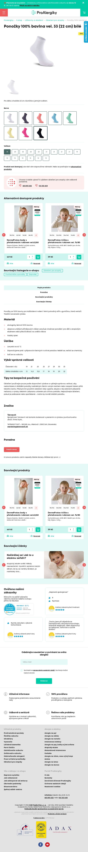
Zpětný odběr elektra (13, 789)
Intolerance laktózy (53, 742)
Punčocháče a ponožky (15, 274)
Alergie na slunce (52, 765)
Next (84, 235)
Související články (44, 301)
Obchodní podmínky (12, 783)
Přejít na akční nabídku (30, 5)
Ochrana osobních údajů (55, 783)
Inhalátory (8, 739)
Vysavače (8, 742)
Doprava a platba (11, 775)
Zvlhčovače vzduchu (12, 753)
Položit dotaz (11, 449)
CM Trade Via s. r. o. (37, 805)
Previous (4, 235)
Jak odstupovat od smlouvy (16, 781)
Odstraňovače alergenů (14, 756)
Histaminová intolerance (55, 750)
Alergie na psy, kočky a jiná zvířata (59, 744)
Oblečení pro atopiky (55, 20)
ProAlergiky (9, 20)
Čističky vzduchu (11, 736)
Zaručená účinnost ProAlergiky (58, 781)
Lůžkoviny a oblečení (34, 20)
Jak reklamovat (10, 778)
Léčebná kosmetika (12, 744)
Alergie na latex (51, 762)
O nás (47, 775)
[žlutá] (11, 133)
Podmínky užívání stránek (57, 814)
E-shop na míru (39, 818)
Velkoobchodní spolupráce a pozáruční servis (44, 809)
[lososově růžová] (40, 118)
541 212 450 (43, 186)
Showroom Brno (10, 786)
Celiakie (48, 753)
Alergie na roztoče (52, 739)
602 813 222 (27, 186)
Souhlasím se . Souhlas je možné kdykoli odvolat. (46, 672)
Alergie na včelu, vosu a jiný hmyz (59, 756)
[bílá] (11, 118)
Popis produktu (44, 287)
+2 (78, 235)
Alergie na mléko (52, 736)
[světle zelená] (70, 118)
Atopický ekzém (51, 747)
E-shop (19, 20)
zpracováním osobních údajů (44, 670)
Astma (47, 759)
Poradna (44, 292)
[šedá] (25, 118)
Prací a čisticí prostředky (14, 759)
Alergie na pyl (50, 733)
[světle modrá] (55, 118)
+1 (36, 235)
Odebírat (44, 681)
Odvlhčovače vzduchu (13, 750)
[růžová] (25, 133)
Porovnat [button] (36, 263)
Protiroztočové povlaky (14, 733)
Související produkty (44, 297)
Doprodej (33, 274)
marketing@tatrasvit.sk (17, 426)
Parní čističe (9, 747)
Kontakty (48, 778)
